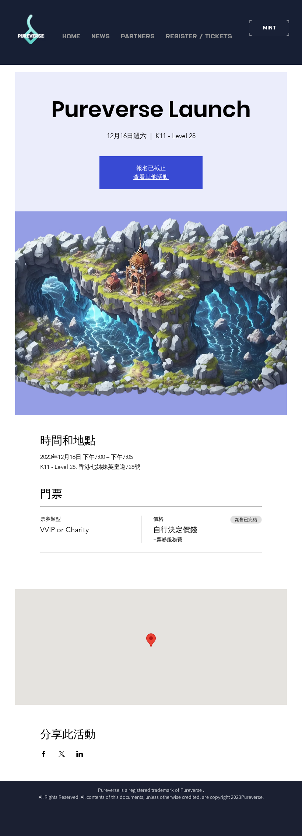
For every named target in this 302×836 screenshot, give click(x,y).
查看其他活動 (151, 176)
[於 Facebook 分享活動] (43, 754)
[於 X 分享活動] (61, 754)
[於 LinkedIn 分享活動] (79, 754)
